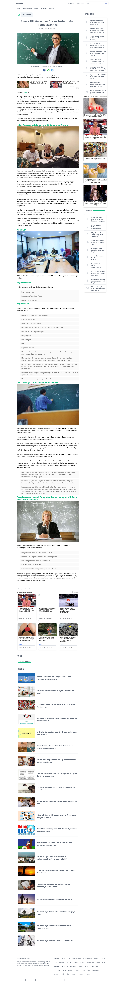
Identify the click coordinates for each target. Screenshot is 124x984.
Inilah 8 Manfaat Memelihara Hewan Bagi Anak (97, 250)
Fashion (103, 958)
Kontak (28, 980)
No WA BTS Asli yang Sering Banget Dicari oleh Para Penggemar (97, 30)
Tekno (77, 970)
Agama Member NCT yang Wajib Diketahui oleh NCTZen (97, 22)
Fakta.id (19, 3)
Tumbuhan (95, 970)
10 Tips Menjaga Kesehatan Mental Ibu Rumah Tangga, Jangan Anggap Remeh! (97, 219)
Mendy (41, 29)
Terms (44, 980)
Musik (80, 966)
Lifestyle (51, 8)
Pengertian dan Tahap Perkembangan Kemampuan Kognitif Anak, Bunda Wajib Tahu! (98, 265)
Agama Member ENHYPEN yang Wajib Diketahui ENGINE (98, 76)
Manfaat (65, 966)
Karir (33, 980)
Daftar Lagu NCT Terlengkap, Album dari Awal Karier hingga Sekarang (97, 61)
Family (36, 8)
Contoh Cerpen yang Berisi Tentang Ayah (54, 899)
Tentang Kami (21, 980)
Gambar (61, 962)
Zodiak (88, 974)
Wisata (81, 974)
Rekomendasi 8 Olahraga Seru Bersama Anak (96, 227)
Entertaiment (87, 958)
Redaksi (38, 980)
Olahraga (95, 966)
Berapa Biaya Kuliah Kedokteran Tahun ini (55, 941)
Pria (64, 970)
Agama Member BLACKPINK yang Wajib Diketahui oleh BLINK (97, 84)
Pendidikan (27, 15)
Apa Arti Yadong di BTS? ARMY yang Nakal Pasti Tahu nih (98, 53)
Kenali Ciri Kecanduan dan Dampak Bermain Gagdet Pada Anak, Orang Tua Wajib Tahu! (98, 281)
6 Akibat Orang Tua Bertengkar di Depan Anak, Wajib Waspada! (98, 288)
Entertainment (27, 8)
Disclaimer (51, 980)
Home (18, 8)
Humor (76, 962)
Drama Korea (77, 958)
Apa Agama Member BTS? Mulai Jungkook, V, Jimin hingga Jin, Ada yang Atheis (98, 69)
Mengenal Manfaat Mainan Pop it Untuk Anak (97, 242)
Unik (62, 974)
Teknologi (43, 8)
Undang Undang (25, 661)
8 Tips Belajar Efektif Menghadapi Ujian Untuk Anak (97, 234)
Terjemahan (86, 970)
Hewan (69, 962)
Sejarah (70, 970)
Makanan (57, 966)
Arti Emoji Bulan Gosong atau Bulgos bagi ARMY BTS (98, 92)
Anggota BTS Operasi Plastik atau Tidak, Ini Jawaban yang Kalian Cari (97, 45)
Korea (98, 962)
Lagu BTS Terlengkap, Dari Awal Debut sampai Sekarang (98, 38)
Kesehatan (90, 962)
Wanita (74, 974)
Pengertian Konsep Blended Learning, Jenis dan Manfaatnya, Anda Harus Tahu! (97, 258)
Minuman (73, 966)
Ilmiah (82, 962)
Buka (26, 92)
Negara (87, 966)
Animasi (56, 958)
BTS (69, 958)
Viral (68, 974)
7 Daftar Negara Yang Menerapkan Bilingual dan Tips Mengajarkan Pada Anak (98, 273)
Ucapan (56, 974)
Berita (63, 958)
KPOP (104, 962)
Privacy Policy (59, 980)
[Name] (106, 3)
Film (55, 962)
